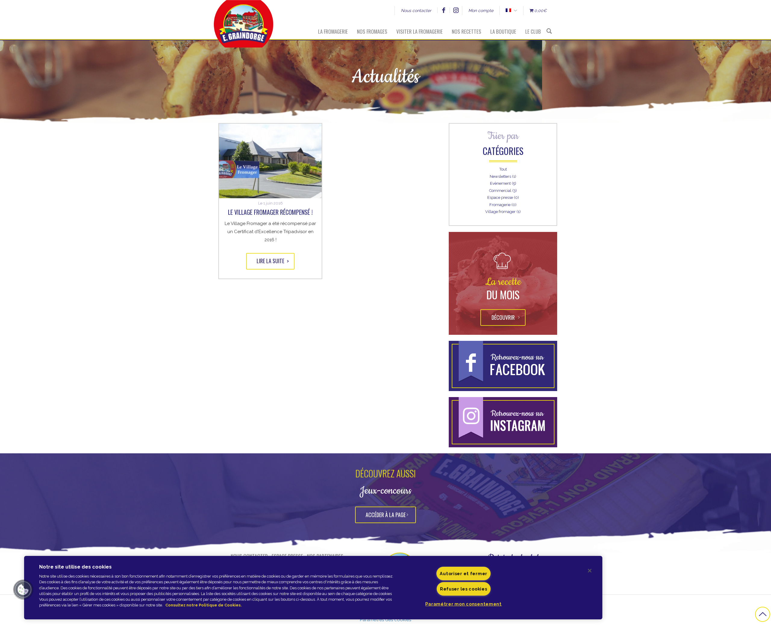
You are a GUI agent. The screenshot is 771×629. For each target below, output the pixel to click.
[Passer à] (508, 10)
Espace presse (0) (503, 197)
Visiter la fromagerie (419, 31)
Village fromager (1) (503, 211)
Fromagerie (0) (503, 204)
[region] (313, 587)
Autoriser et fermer (463, 573)
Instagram (456, 10)
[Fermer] (589, 570)
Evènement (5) (503, 183)
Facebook (443, 10)
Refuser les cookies (463, 588)
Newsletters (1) (503, 176)
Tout (503, 169)
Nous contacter (416, 10)
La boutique (503, 31)
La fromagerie (333, 31)
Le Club (533, 31)
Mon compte (480, 10)
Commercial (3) (503, 190)
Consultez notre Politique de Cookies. (203, 605)
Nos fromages (372, 31)
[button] (23, 589)
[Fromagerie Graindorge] (243, 19)
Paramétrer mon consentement (463, 603)
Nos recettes (466, 31)
